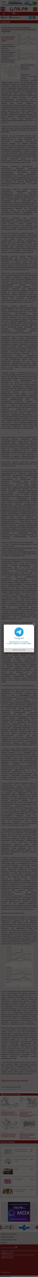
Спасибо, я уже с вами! (19, 649)
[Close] (34, 624)
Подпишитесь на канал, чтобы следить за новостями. (19, 643)
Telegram (19, 638)
